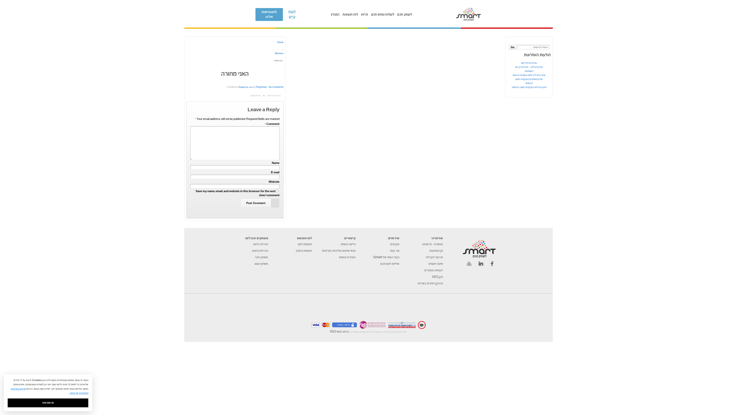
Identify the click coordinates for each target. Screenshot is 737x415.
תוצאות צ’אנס (304, 250)
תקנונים (394, 244)
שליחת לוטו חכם (389, 264)
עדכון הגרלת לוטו (529, 63)
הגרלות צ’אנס (260, 250)
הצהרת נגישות (347, 257)
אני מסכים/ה (48, 403)
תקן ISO (437, 277)
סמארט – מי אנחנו (432, 244)
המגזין (335, 14)
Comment (272, 124)
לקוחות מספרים (433, 270)
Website (274, 182)
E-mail (275, 172)
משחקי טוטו (261, 264)
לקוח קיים (292, 14)
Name (275, 163)
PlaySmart (261, 87)
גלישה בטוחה (348, 244)
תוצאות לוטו (305, 244)
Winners (279, 54)
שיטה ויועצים (436, 264)
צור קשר (394, 250)
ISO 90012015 (339, 331)
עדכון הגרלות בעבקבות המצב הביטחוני (529, 87)
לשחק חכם (404, 14)
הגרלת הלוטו (260, 244)
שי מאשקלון (256, 96)
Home (280, 43)
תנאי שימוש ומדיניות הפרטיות (339, 250)
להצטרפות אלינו (269, 14)
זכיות (364, 14)
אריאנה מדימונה (274, 96)
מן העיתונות (436, 250)
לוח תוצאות (350, 14)
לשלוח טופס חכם (382, 14)
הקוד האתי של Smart (386, 257)
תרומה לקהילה (434, 257)
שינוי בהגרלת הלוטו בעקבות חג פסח (529, 75)
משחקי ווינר (261, 257)
